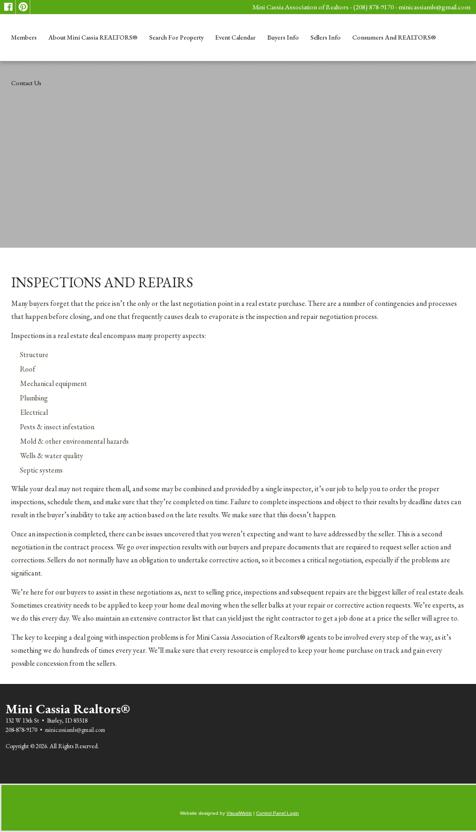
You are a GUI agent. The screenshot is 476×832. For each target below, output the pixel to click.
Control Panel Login (277, 813)
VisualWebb (239, 813)
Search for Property (176, 37)
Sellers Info (326, 37)
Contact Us (26, 83)
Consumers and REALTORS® (394, 37)
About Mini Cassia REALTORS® (93, 37)
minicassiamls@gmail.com (434, 6)
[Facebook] (8, 7)
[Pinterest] (23, 7)
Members (24, 37)
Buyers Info (283, 37)
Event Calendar (235, 37)
